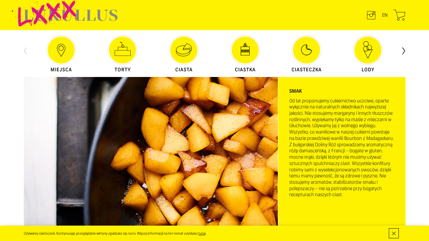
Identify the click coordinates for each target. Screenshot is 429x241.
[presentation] (25, 50)
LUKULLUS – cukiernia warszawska (71, 15)
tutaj (201, 233)
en (385, 15)
